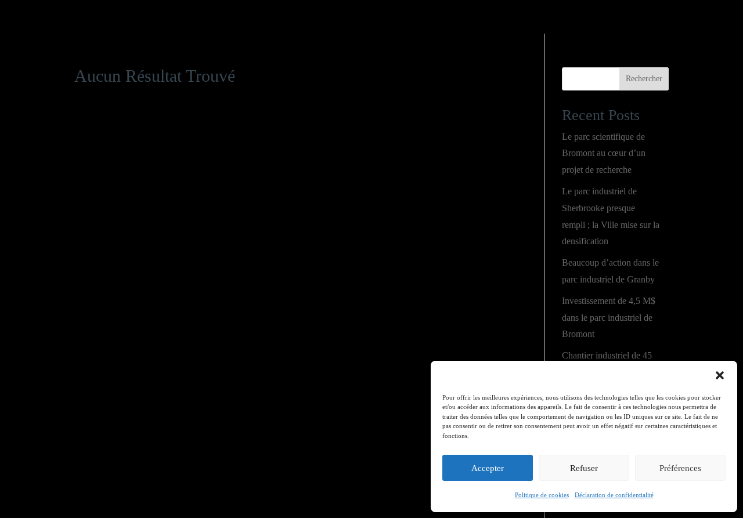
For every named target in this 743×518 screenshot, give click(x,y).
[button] (720, 375)
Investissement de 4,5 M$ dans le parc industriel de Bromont (608, 317)
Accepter (487, 468)
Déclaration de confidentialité (614, 494)
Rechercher (644, 78)
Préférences (680, 468)
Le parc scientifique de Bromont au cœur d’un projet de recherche (603, 153)
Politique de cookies (542, 494)
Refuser (584, 468)
